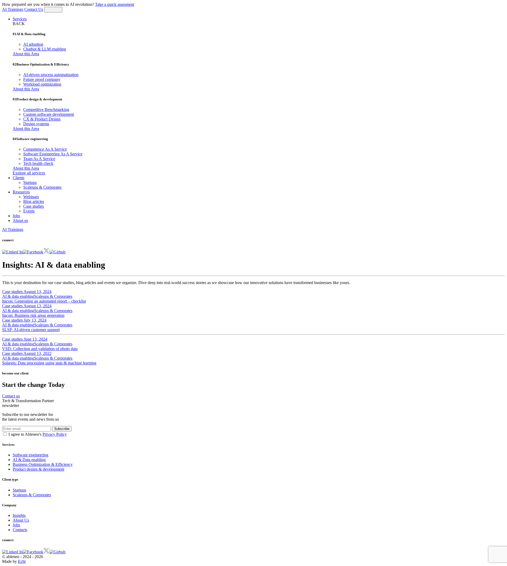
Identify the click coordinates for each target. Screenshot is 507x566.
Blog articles (33, 201)
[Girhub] (57, 252)
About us (20, 220)
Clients (18, 177)
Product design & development (38, 469)
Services (20, 19)
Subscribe (61, 429)
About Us (21, 520)
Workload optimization (42, 84)
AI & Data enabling (29, 459)
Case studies (33, 206)
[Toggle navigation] (53, 9)
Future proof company (41, 79)
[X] (46, 252)
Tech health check (38, 163)
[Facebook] (33, 252)
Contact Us (33, 9)
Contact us (11, 396)
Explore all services (29, 173)
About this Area (26, 54)
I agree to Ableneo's (37, 434)
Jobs (16, 216)
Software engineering (30, 455)
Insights (19, 515)
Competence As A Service (45, 149)
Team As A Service (39, 158)
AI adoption (33, 44)
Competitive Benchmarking (46, 109)
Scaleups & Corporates (42, 187)
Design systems (36, 124)
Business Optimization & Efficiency (43, 464)
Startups (30, 182)
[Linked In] (12, 252)
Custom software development (48, 114)
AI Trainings (12, 9)
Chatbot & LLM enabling (44, 49)
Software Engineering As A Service (52, 154)
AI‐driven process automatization (50, 74)
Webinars (31, 196)
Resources (21, 192)
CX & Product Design (41, 119)
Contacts (20, 529)
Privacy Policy (55, 434)
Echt (22, 561)
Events (29, 211)
